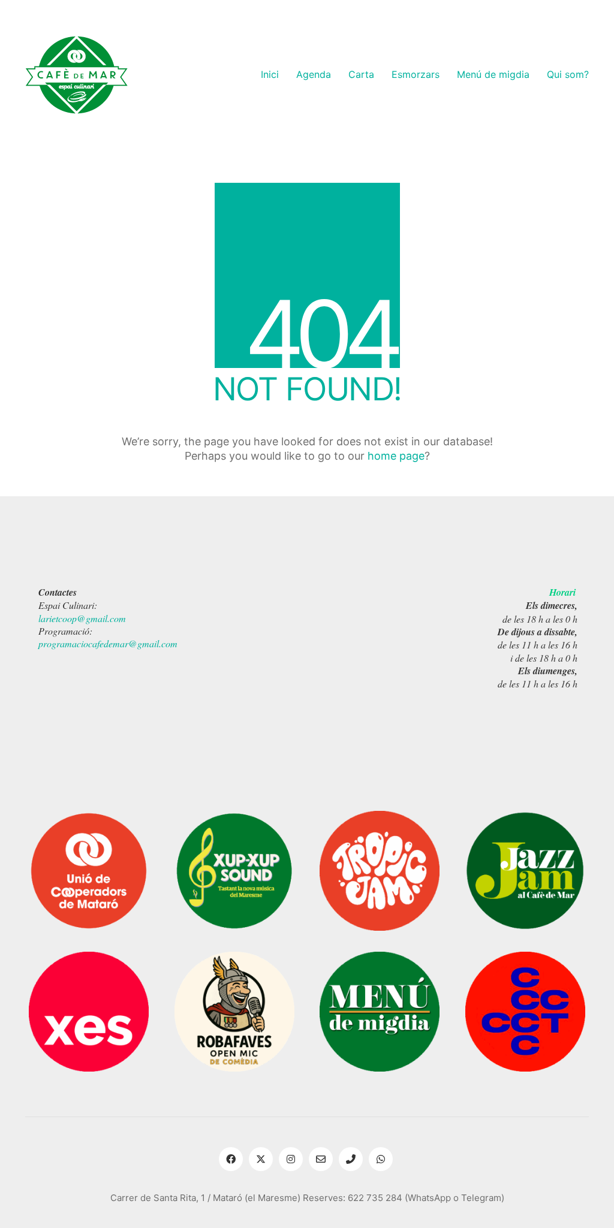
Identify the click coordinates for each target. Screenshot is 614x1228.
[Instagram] (291, 1159)
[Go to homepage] (76, 75)
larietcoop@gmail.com (82, 618)
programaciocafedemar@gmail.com (107, 643)
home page (396, 455)
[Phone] (351, 1159)
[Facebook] (231, 1159)
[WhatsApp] (381, 1159)
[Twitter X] (261, 1159)
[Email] (321, 1159)
